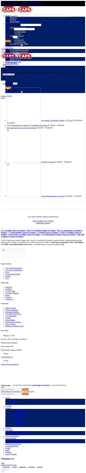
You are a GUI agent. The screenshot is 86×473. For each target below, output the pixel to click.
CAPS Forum (10, 291)
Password (9, 29)
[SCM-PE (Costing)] (24, 162)
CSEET (8, 318)
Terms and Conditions (13, 322)
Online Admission (11, 310)
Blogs (7, 295)
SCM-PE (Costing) (48, 162)
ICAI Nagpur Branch (12, 274)
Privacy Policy (10, 324)
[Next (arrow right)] (4, 471)
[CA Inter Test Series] (14, 128)
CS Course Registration (13, 270)
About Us (8, 287)
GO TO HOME (21, 60)
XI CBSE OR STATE (13, 314)
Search (25, 389)
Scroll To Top (11, 465)
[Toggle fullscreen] (6, 469)
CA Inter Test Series (29, 128)
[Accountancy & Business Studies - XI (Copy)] (24, 120)
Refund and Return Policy (14, 326)
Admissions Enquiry (43, 223)
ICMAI (8, 276)
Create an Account (20, 67)
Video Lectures (10, 308)
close (4, 64)
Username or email (12, 25)
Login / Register (11, 454)
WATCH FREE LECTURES (43, 221)
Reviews (8, 297)
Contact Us (9, 299)
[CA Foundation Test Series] (17, 125)
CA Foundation (10, 316)
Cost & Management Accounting (53, 196)
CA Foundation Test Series (38, 125)
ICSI (7, 278)
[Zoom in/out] (8, 469)
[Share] (4, 469)
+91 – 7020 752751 (10, 2)
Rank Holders (10, 320)
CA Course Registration (13, 268)
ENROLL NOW (9, 74)
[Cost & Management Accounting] (24, 196)
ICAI (7, 272)
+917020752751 (7, 357)
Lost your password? (12, 45)
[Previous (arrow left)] (2, 471)
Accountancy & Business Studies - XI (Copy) (57, 120)
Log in (8, 41)
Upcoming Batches (12, 312)
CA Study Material (12, 293)
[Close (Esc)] (2, 469)
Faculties (8, 289)
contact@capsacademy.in (30, 2)
